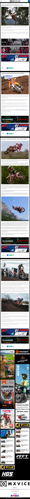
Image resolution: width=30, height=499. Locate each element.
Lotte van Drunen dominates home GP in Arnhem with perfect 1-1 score (9, 456)
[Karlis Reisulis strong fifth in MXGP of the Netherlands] (3, 462)
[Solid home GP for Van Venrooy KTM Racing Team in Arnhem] (3, 441)
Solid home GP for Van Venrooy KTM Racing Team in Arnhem (10, 441)
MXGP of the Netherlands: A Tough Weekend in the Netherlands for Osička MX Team (10, 451)
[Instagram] (14, 496)
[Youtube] (16, 496)
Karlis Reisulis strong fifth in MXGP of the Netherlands (10, 461)
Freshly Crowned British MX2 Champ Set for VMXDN (25, 431)
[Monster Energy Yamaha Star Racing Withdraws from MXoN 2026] (18, 436)
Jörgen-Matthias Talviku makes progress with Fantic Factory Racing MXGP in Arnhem (10, 445)
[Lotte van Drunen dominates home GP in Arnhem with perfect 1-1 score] (3, 456)
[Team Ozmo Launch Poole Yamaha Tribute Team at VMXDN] (18, 440)
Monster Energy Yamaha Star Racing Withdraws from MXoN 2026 (24, 436)
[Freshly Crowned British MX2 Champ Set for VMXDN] (18, 431)
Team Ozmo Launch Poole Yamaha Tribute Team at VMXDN (24, 440)
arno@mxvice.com (16, 491)
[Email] (18, 496)
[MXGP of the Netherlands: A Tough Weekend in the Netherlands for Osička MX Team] (3, 451)
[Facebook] (11, 496)
